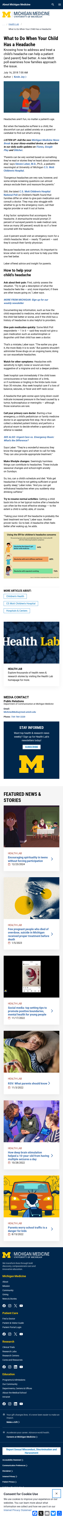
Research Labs (9, 1351)
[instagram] (9, 1306)
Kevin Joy (19, 76)
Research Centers (10, 1355)
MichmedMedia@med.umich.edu (20, 712)
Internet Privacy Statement (18, 1510)
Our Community (9, 1384)
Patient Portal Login (11, 1327)
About (5, 1281)
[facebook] (4, 1306)
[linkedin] (15, 1367)
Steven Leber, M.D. (25, 163)
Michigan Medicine (14, 1276)
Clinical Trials (8, 1347)
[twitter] (15, 1306)
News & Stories (9, 1299)
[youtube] (21, 1306)
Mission (6, 1286)
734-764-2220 (18, 717)
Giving (5, 1294)
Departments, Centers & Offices (17, 1388)
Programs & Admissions (13, 1380)
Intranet (6, 1397)
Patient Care (10, 1313)
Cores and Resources (12, 1360)
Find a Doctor (8, 1318)
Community (7, 1290)
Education (8, 1374)
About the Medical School (14, 1392)
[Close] (56, 1493)
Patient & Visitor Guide (13, 1323)
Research (8, 1341)
